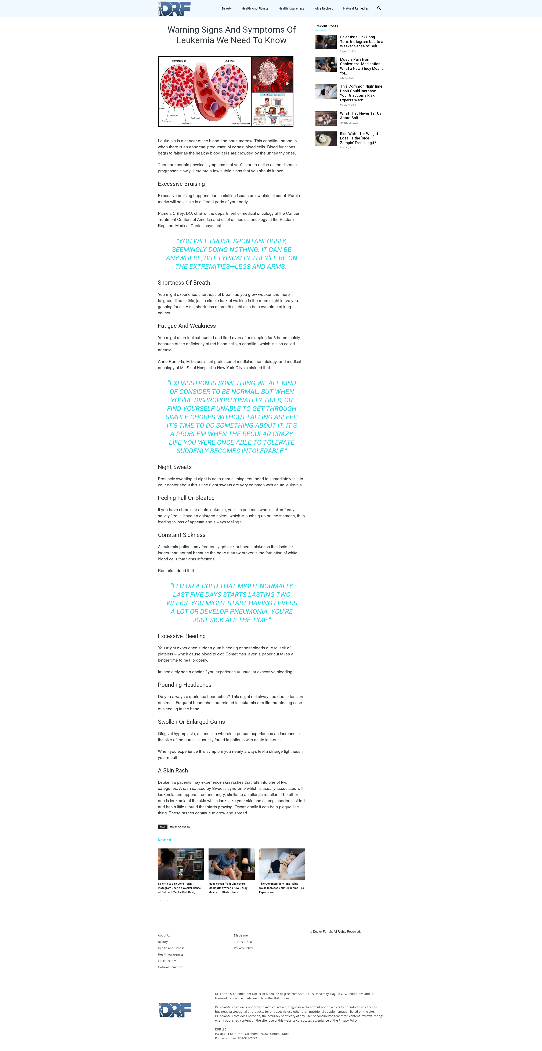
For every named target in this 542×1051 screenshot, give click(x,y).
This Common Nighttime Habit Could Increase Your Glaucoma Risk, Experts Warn (282, 888)
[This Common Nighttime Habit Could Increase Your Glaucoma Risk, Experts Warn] (282, 864)
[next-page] (167, 900)
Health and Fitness (255, 8)
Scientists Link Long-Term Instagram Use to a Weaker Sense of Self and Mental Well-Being (179, 888)
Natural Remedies (356, 8)
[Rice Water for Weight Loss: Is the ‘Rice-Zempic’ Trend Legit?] (326, 138)
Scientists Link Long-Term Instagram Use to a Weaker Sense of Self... (361, 41)
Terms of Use (243, 942)
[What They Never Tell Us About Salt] (326, 118)
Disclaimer (241, 935)
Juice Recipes (323, 8)
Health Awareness (291, 8)
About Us (164, 935)
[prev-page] (160, 900)
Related (164, 840)
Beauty (227, 8)
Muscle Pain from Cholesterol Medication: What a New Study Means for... (362, 66)
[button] (379, 9)
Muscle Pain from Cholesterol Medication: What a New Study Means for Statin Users (228, 888)
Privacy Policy (243, 948)
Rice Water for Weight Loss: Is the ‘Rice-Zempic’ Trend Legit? (359, 138)
